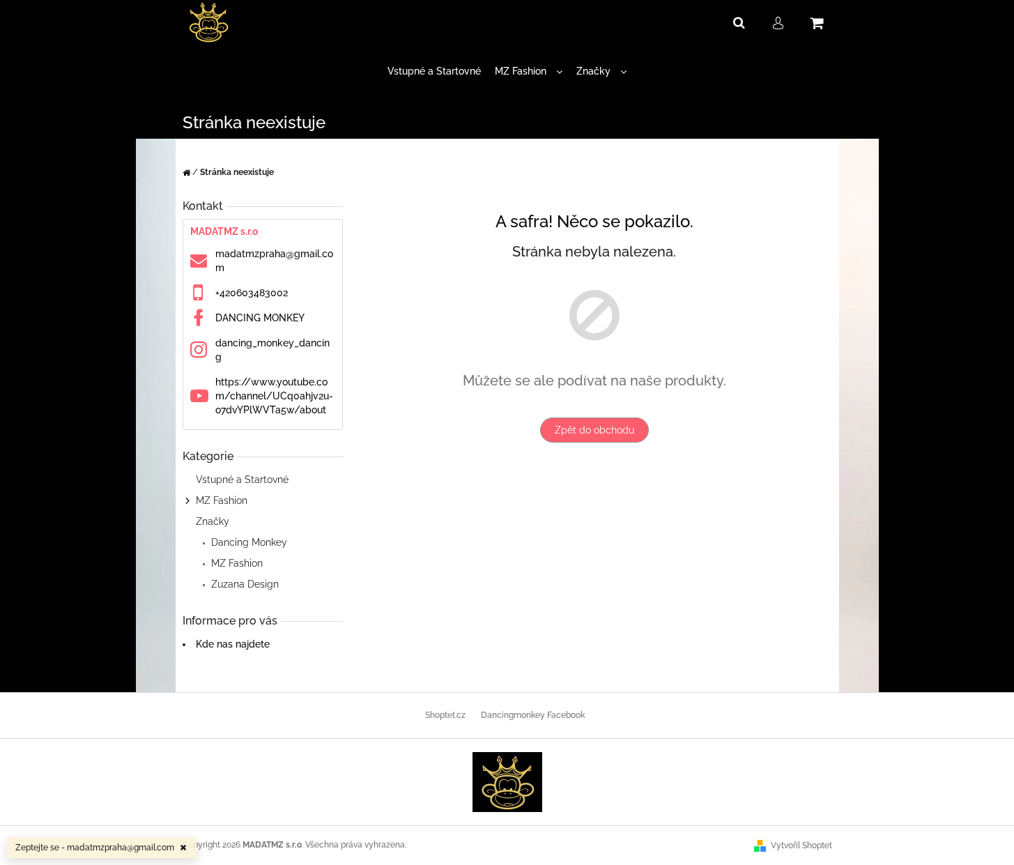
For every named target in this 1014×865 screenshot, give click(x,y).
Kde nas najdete (233, 644)
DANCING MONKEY (260, 317)
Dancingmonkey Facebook (533, 715)
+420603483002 (251, 292)
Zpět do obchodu (594, 430)
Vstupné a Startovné (242, 479)
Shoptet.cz (445, 715)
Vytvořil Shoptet (801, 845)
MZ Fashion (221, 500)
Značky (212, 521)
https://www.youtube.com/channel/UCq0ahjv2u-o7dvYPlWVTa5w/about (274, 395)
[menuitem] (434, 71)
